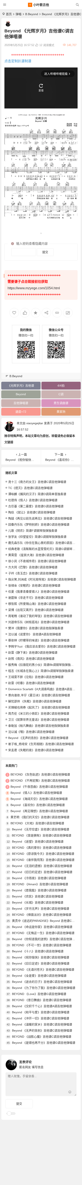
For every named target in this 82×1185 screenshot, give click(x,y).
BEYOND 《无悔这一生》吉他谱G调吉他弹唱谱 (43, 933)
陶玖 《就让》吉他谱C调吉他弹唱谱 (31, 512)
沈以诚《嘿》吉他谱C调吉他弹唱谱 (31, 731)
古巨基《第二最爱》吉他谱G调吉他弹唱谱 (35, 506)
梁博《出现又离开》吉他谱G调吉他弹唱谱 (35, 610)
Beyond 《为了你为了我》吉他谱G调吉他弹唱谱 (43, 987)
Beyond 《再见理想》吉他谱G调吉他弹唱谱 (39, 811)
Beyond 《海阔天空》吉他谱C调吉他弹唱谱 (39, 799)
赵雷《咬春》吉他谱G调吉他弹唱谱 (31, 683)
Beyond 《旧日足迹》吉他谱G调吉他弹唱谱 (40, 963)
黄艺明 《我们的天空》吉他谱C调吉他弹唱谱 (40, 817)
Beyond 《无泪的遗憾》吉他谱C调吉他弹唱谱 (42, 866)
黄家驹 (61, 411)
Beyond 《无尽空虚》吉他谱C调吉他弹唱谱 (40, 829)
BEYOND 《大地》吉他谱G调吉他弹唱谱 (37, 823)
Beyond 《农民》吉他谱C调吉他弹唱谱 (37, 896)
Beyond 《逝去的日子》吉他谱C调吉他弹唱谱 (42, 981)
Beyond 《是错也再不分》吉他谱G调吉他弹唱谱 (43, 1042)
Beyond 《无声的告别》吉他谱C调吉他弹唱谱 (38, 738)
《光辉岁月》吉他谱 (21, 385)
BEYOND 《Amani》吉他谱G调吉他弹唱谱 (40, 884)
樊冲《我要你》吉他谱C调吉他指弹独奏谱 (35, 628)
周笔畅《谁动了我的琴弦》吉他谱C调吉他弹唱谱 (40, 616)
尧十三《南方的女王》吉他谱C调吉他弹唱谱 (37, 482)
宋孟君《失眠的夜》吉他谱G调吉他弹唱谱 (35, 750)
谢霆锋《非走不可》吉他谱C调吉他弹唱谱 (35, 597)
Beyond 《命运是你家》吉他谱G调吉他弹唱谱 (42, 927)
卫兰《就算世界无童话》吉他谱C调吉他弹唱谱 (38, 719)
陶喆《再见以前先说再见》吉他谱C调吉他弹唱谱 (40, 518)
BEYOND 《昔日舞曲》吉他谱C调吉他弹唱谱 (41, 1000)
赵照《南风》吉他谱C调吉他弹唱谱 (31, 658)
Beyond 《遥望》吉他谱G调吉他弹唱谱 (37, 841)
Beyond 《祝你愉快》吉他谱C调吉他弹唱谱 (40, 957)
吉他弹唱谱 (20, 403)
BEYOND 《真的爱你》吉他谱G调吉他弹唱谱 (41, 847)
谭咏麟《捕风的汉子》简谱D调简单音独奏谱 (37, 494)
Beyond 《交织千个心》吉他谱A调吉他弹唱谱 (42, 1006)
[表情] (69, 1092)
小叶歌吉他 (41, 5)
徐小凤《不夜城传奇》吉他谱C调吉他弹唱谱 (37, 561)
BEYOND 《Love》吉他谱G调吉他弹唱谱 (39, 994)
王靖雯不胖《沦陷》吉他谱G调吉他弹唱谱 (35, 677)
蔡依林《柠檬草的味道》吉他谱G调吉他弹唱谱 (38, 640)
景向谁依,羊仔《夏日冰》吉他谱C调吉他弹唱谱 (39, 695)
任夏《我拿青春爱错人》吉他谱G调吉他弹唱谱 (38, 591)
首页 (9, 14)
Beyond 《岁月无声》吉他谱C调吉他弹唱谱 (40, 908)
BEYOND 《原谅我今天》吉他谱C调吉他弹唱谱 (43, 853)
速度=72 (20, 411)
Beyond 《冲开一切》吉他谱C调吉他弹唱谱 (40, 1018)
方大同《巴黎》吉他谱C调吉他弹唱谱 (32, 567)
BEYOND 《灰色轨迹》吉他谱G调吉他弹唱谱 (40, 774)
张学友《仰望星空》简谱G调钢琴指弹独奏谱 (37, 536)
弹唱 (18, 14)
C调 (60, 394)
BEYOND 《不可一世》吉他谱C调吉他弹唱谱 (41, 945)
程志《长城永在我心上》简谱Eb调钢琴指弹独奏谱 (41, 670)
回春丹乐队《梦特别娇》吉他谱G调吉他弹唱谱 (38, 524)
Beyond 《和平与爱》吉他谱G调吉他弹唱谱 (40, 1012)
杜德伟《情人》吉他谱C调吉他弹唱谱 (32, 500)
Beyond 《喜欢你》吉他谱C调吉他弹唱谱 (38, 805)
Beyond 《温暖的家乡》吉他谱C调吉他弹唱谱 (42, 1024)
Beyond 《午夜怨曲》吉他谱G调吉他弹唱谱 (39, 786)
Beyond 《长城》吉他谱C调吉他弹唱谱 (37, 902)
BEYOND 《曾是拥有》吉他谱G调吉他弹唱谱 (41, 835)
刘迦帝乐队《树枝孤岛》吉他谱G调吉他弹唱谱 (38, 622)
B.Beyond (31, 14)
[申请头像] (72, 1063)
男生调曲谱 (61, 403)
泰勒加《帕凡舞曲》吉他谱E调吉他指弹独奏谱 (38, 725)
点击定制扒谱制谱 (17, 61)
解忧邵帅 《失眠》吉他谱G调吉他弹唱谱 (34, 701)
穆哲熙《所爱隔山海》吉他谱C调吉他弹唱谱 (37, 603)
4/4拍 (61, 385)
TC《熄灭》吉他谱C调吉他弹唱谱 (30, 488)
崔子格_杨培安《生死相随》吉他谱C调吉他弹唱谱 (41, 744)
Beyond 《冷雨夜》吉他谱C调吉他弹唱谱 (39, 878)
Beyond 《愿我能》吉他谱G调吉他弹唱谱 (39, 890)
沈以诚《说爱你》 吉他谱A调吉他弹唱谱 (34, 634)
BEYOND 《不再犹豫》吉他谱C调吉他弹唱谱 (40, 780)
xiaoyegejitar (34, 423)
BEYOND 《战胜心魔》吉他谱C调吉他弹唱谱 (41, 1036)
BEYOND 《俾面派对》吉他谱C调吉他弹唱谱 (41, 914)
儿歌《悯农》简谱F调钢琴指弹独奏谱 (32, 530)
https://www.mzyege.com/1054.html (34, 288)
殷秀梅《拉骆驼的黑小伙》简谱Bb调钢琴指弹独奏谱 (42, 664)
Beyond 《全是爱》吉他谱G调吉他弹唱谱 (39, 975)
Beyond (21, 394)
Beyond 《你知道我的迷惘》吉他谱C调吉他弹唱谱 (45, 939)
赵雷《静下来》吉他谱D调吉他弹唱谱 (32, 652)
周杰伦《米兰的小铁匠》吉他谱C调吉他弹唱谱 (38, 713)
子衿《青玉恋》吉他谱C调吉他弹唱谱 (32, 573)
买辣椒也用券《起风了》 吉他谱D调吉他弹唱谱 (39, 707)
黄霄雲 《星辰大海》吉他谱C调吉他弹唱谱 (36, 555)
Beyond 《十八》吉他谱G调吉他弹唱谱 (37, 951)
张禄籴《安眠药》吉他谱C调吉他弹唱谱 (34, 585)
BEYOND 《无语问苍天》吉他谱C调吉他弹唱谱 (43, 969)
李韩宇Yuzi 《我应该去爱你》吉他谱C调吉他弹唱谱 (41, 646)
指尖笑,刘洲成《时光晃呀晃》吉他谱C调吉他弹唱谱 (42, 579)
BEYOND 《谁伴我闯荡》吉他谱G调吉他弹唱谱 (43, 859)
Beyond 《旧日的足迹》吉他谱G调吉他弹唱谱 (42, 872)
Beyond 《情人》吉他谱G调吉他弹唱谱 (36, 792)
